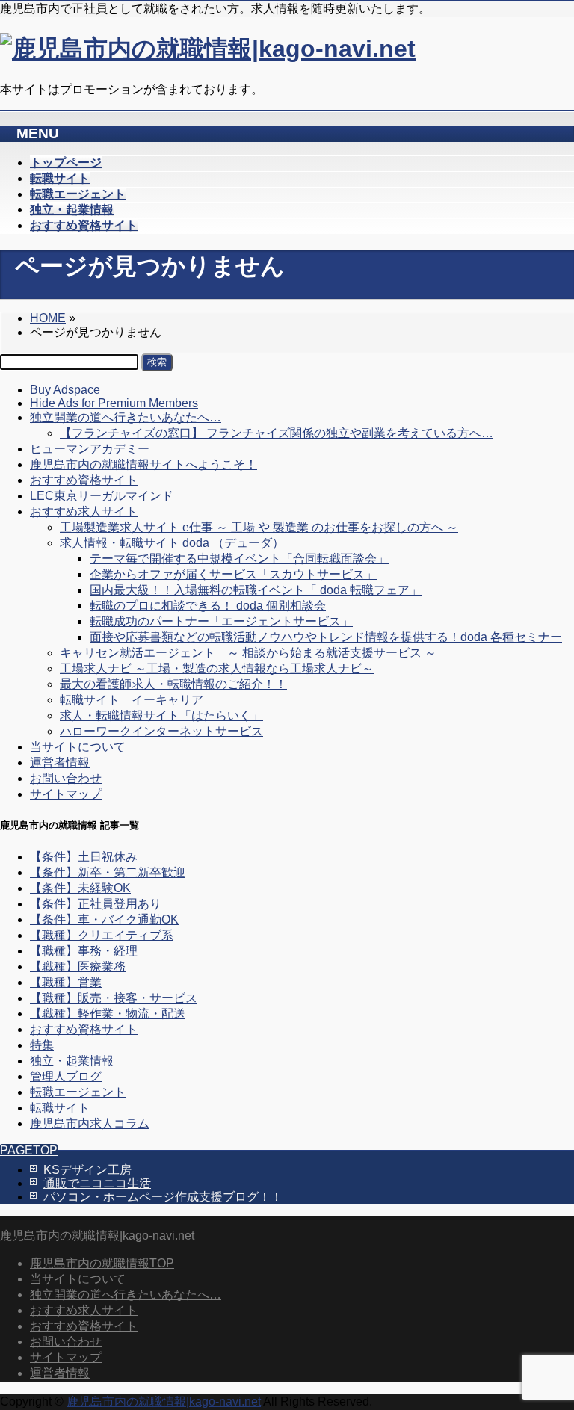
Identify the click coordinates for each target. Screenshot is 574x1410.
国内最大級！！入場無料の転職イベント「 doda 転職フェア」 (256, 590)
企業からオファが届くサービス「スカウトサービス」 (233, 574)
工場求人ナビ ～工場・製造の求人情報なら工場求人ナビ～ (217, 668)
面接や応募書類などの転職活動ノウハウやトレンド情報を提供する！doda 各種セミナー (326, 637)
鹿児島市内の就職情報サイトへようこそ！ (143, 464)
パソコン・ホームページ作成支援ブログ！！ (163, 1196)
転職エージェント (78, 1092)
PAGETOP (29, 1150)
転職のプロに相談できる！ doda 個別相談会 (208, 605)
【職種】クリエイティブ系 (101, 935)
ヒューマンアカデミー (89, 448)
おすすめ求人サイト (84, 511)
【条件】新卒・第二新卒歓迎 (107, 872)
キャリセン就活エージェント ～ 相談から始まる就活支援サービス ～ (248, 652)
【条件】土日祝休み (84, 856)
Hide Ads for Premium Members (114, 403)
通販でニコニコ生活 (97, 1183)
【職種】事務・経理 (84, 950)
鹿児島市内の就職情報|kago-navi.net (164, 1401)
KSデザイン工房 (87, 1169)
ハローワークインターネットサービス (161, 731)
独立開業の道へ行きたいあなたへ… (125, 417)
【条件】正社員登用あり (95, 903)
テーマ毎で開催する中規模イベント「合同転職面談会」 (239, 558)
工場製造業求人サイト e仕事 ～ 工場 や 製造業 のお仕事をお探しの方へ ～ (259, 527)
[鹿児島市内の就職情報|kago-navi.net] (208, 48)
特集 (42, 1045)
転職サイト (60, 1107)
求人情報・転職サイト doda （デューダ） (172, 543)
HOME (48, 318)
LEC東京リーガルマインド (101, 495)
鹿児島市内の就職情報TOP (102, 1263)
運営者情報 (60, 762)
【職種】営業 (66, 982)
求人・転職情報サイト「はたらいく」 (161, 715)
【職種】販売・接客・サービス (113, 998)
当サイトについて (78, 746)
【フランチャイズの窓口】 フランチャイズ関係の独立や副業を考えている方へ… (276, 433)
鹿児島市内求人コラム (89, 1123)
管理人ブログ (66, 1076)
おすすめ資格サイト (84, 480)
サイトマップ (66, 794)
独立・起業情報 (72, 1060)
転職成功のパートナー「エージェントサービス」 (221, 621)
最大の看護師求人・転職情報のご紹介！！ (173, 684)
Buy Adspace (65, 389)
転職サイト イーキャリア (131, 699)
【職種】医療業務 (78, 966)
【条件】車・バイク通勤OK (104, 919)
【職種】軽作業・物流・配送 (107, 1013)
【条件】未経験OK (80, 888)
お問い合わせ (66, 778)
